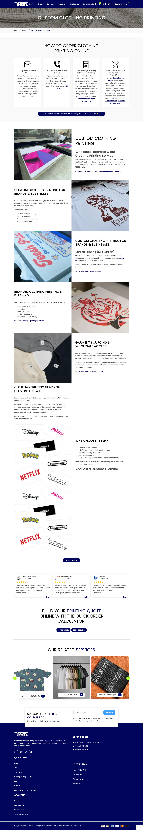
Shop (40, 4)
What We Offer (19, 805)
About (16, 768)
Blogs (16, 781)
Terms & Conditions (21, 814)
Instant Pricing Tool (79, 770)
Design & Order (121, 4)
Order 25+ (107, 4)
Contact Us (74, 4)
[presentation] (15, 678)
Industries (17, 801)
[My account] (95, 4)
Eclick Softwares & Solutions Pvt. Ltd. (69, 826)
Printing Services (78, 779)
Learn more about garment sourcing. (89, 371)
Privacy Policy (19, 810)
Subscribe (109, 712)
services (25, 30)
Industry (62, 4)
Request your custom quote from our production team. (98, 171)
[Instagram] (21, 752)
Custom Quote (88, 4)
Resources (76, 783)
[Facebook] (16, 752)
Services (50, 4)
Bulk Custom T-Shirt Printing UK (25, 790)
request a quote (71, 560)
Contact (17, 786)
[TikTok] (26, 752)
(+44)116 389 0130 (81, 746)
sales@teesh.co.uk (81, 750)
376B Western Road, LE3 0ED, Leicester (89, 742)
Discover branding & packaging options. (29, 321)
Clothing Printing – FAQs (22, 777)
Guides (31, 4)
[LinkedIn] (31, 752)
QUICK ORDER (63, 630)
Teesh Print (30, 826)
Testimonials (18, 772)
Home (16, 30)
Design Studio (79, 630)
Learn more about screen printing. (88, 271)
